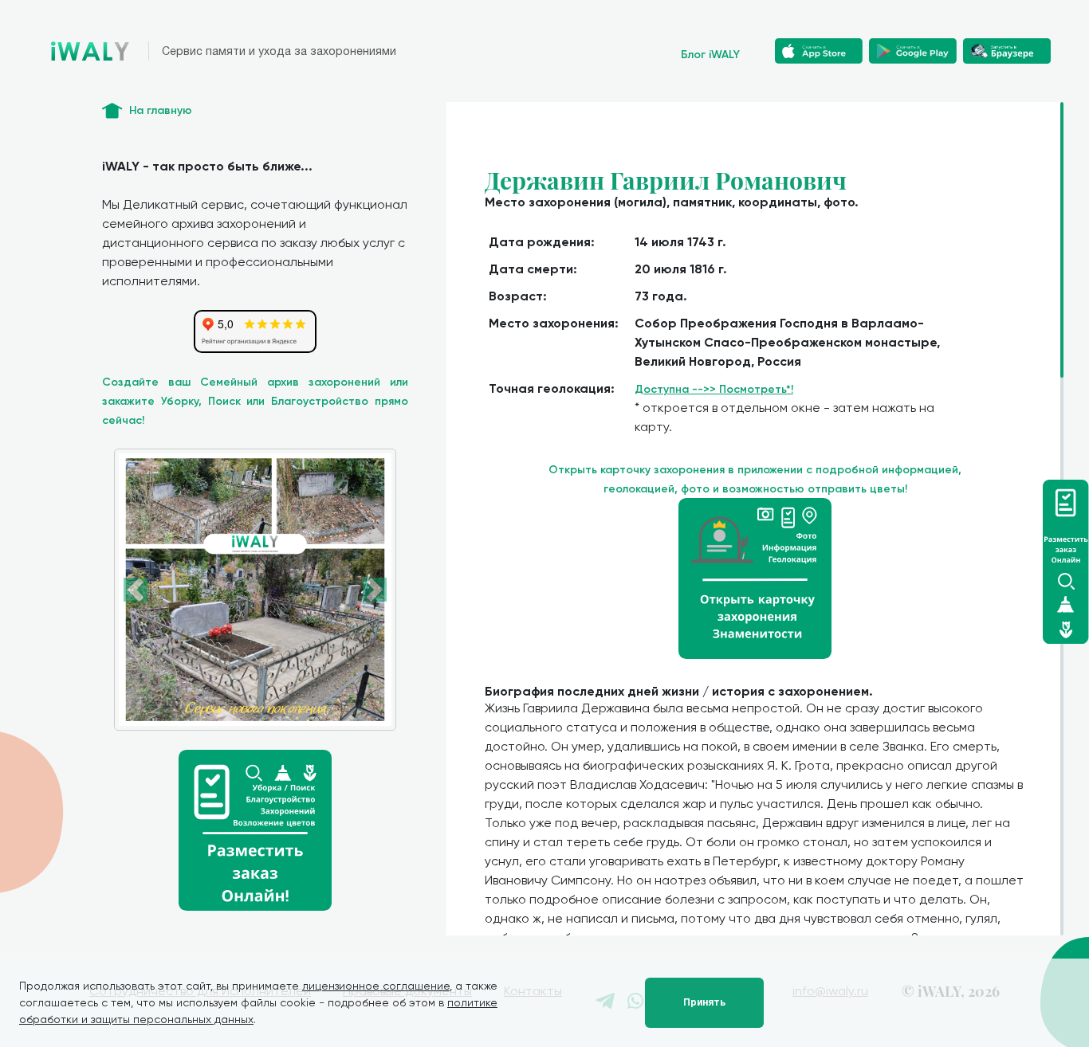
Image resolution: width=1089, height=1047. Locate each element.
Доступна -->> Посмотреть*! (714, 389)
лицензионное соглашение (376, 985)
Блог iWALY (710, 54)
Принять (704, 1002)
